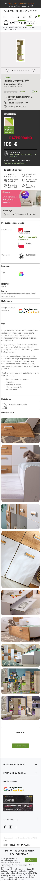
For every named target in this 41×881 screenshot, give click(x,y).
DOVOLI (31, 860)
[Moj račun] (24, 17)
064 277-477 (30, 10)
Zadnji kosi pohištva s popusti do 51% (22, 3)
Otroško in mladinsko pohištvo (18, 27)
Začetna (5, 27)
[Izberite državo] (30, 17)
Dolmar (32, 27)
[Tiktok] (16, 827)
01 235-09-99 (14, 10)
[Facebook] (5, 827)
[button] (7, 70)
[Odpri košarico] (37, 17)
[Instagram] (10, 827)
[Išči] (33, 17)
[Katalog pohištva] (12, 17)
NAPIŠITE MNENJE (20, 746)
